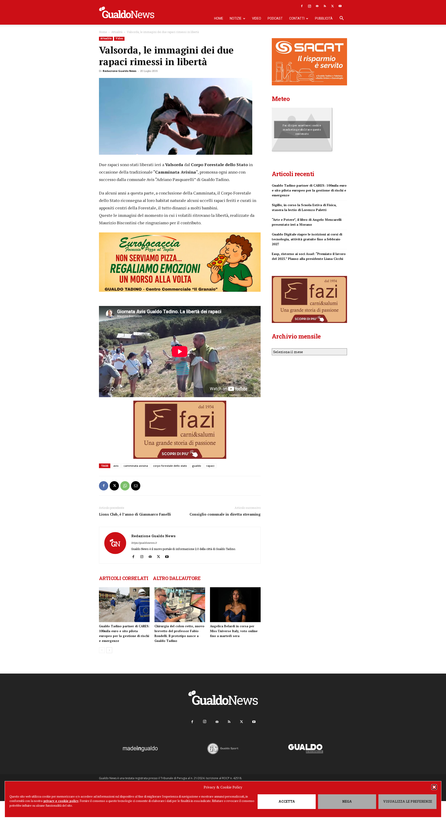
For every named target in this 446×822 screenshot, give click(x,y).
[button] (434, 787)
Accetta (287, 801)
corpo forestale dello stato (170, 465)
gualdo (196, 465)
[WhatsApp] (125, 485)
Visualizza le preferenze (407, 801)
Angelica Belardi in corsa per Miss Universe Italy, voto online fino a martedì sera (234, 631)
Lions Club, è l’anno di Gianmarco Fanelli (135, 514)
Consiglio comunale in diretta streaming (225, 514)
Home (218, 18)
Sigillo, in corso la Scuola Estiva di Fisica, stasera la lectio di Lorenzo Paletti (304, 207)
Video (256, 18)
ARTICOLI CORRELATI (123, 578)
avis (115, 465)
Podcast (275, 18)
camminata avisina (136, 465)
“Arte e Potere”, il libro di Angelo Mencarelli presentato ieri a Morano (306, 222)
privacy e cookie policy (61, 801)
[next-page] (109, 650)
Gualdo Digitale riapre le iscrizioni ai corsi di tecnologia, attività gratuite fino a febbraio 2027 (307, 239)
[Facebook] (301, 6)
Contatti (297, 18)
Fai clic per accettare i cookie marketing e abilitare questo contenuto (302, 129)
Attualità (116, 32)
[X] (332, 6)
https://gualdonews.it (144, 542)
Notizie (236, 18)
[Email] (135, 485)
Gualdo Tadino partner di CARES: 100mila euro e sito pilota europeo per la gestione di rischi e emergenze (309, 190)
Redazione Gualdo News (119, 71)
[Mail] (317, 6)
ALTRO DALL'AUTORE (176, 578)
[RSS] (324, 6)
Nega (347, 801)
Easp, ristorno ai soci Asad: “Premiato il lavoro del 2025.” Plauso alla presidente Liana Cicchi (309, 256)
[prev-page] (102, 650)
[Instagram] (309, 6)
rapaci (210, 465)
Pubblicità (324, 18)
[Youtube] (340, 6)
